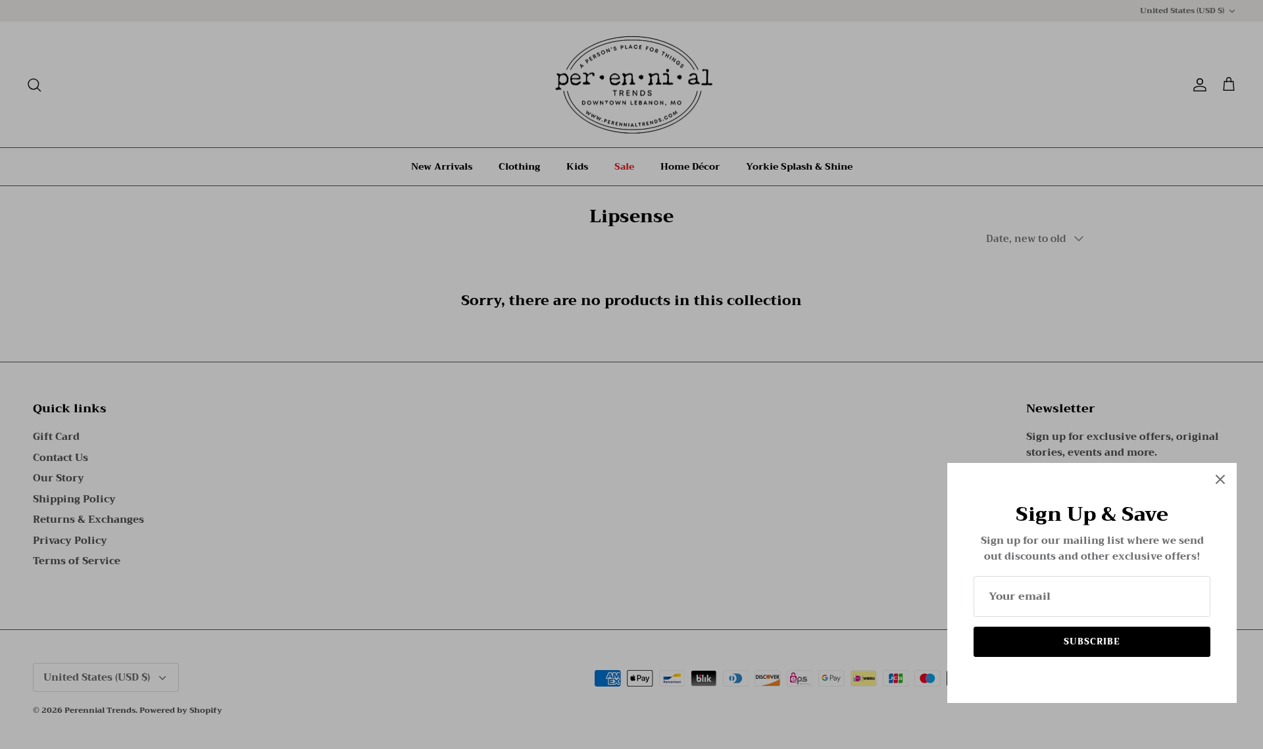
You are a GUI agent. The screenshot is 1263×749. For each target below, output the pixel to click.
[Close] (1220, 479)
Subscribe (1092, 641)
